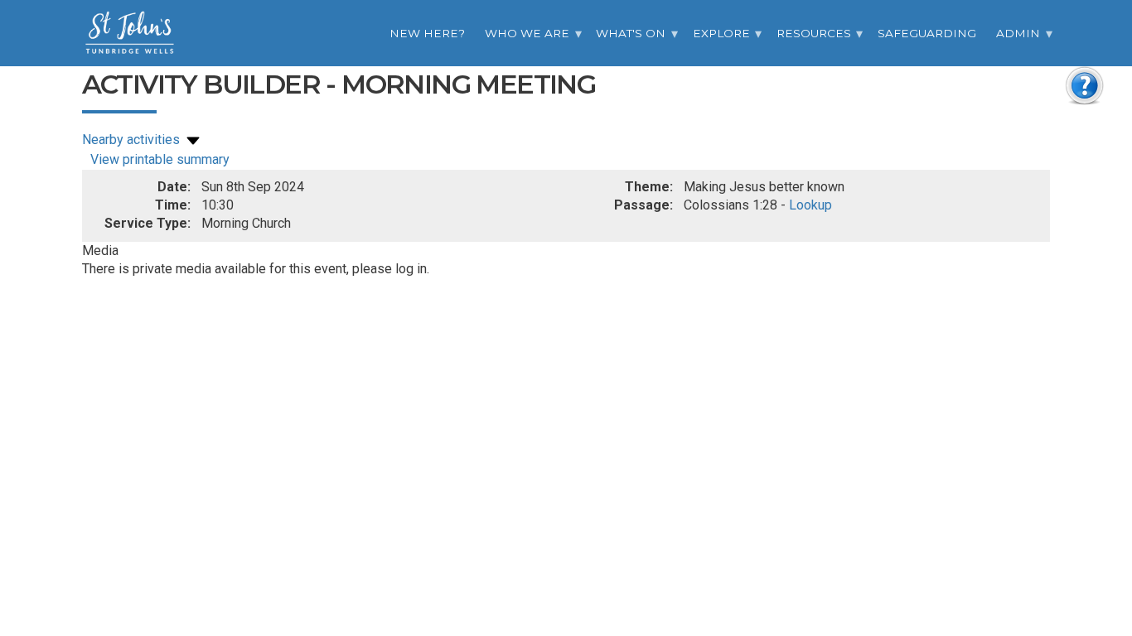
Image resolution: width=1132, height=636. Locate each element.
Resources (813, 33)
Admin (1018, 33)
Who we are (527, 33)
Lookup (810, 205)
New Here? (427, 33)
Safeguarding (927, 33)
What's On (630, 33)
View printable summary (160, 159)
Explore (721, 33)
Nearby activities (132, 139)
